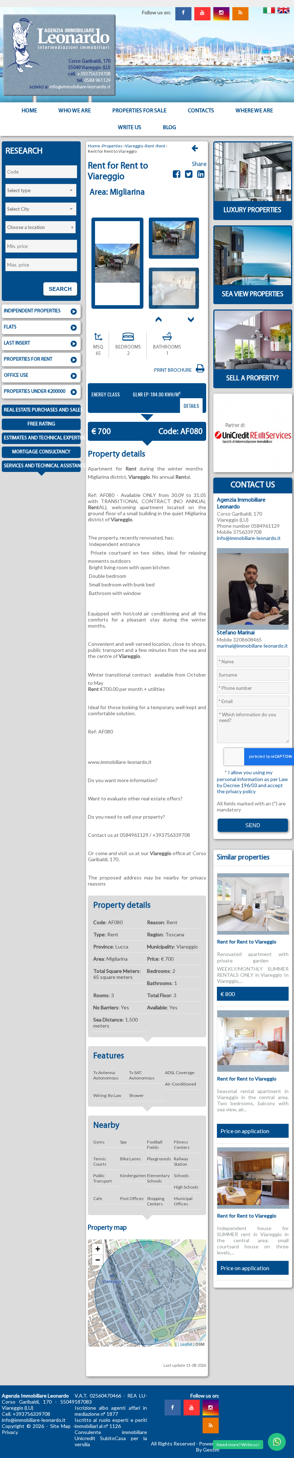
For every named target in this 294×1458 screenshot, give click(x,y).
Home (29, 111)
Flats (10, 327)
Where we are (254, 111)
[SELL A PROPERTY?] (252, 386)
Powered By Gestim (207, 1446)
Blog (169, 128)
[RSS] (240, 12)
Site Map (60, 1426)
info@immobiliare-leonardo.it (79, 87)
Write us (129, 128)
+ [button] (97, 1248)
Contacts (201, 111)
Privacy (10, 1432)
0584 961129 (97, 80)
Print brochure (174, 370)
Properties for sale (139, 111)
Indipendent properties (32, 311)
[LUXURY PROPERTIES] (252, 218)
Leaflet (186, 1344)
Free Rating (41, 424)
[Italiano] (269, 7)
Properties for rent (28, 359)
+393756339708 (93, 74)
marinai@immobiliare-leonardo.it (252, 646)
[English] (283, 7)
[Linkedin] (201, 174)
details (191, 405)
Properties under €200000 (34, 391)
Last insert (17, 343)
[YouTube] (202, 12)
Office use (16, 375)
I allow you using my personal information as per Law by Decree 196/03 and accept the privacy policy (252, 781)
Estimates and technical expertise (42, 438)
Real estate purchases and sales (42, 410)
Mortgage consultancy (41, 452)
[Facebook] (183, 12)
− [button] (97, 1259)
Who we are (74, 111)
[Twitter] (188, 174)
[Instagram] (221, 12)
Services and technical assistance (42, 466)
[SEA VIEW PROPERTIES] (252, 302)
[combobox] (40, 190)
